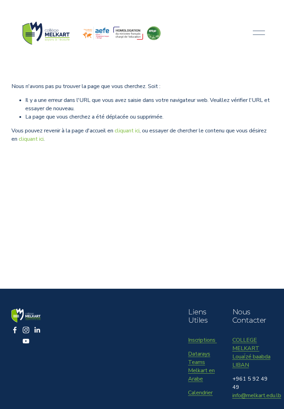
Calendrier (200, 393)
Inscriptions (202, 340)
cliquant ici (127, 130)
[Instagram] (26, 330)
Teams (196, 362)
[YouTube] (26, 341)
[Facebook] (14, 330)
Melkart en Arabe (201, 375)
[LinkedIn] (37, 330)
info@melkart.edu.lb (256, 395)
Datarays (199, 354)
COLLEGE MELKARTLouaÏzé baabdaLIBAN (251, 352)
